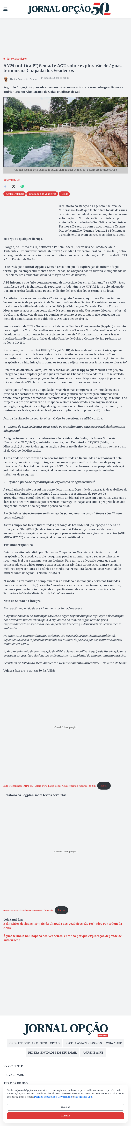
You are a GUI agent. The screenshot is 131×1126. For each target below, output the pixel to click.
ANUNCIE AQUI (93, 1052)
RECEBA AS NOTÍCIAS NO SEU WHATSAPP (94, 1043)
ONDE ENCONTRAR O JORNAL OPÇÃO (34, 1043)
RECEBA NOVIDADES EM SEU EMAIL (52, 1052)
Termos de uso (15, 1083)
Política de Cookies (45, 1096)
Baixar (103, 785)
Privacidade (13, 1074)
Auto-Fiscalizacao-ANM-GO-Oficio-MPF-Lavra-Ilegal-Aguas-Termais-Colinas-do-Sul (49, 785)
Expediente (13, 1066)
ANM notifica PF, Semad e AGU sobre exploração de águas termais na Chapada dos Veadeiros (62, 68)
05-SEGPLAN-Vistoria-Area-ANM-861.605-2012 (28, 910)
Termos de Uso (83, 1096)
